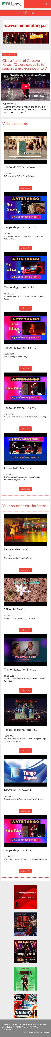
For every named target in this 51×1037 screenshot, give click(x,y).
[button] (25, 148)
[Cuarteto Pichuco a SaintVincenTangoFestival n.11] (25, 449)
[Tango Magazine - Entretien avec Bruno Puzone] (25, 650)
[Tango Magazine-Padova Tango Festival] (25, 148)
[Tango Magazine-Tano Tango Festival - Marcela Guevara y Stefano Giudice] (25, 710)
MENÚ (22, 13)
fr (48, 3)
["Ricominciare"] (25, 590)
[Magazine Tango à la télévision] (25, 771)
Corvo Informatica (41, 1032)
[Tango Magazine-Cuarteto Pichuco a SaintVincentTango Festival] (25, 208)
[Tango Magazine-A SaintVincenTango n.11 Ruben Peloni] (25, 388)
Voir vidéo (25, 187)
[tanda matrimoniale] (25, 530)
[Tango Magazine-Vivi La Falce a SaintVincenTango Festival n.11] (25, 268)
